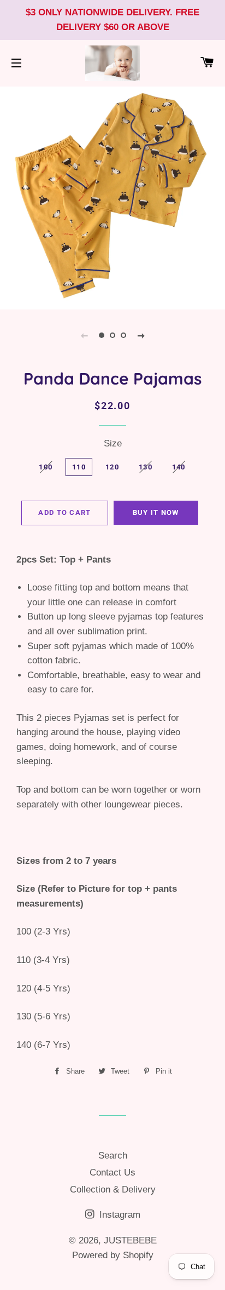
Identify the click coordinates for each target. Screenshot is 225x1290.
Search (112, 1155)
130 (145, 467)
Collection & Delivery (113, 1189)
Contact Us (112, 1172)
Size (113, 443)
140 (179, 467)
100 (45, 467)
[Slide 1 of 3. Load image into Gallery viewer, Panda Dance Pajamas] (101, 335)
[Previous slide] (84, 335)
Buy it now (156, 512)
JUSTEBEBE (130, 1240)
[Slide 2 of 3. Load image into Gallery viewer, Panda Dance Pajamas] (112, 335)
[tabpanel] (112, 196)
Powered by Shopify (112, 1255)
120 (112, 467)
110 (79, 467)
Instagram (118, 1214)
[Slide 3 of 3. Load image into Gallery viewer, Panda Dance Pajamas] (123, 335)
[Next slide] (141, 335)
